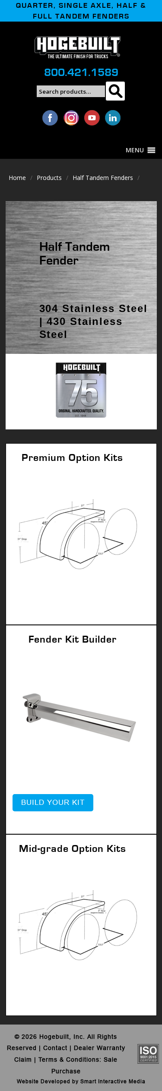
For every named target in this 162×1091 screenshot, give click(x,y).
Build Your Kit (53, 802)
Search (115, 91)
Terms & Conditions (68, 1059)
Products (49, 177)
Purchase (66, 1071)
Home (17, 177)
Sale (111, 1059)
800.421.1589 (81, 72)
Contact (55, 1047)
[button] (135, 150)
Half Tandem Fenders (103, 177)
